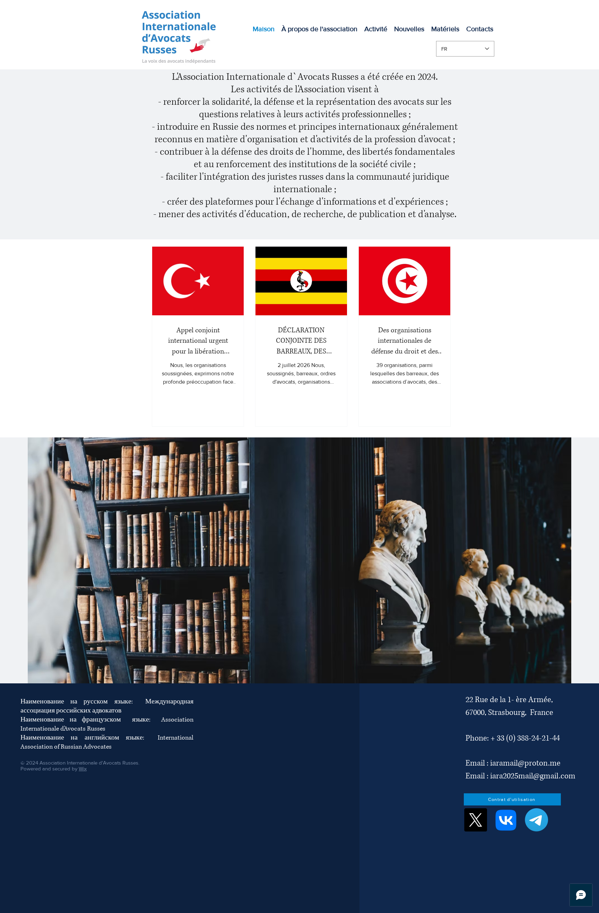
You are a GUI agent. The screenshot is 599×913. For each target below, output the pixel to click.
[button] (376, 28)
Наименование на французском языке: (90, 720)
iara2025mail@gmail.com (532, 776)
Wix (83, 768)
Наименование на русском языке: (82, 702)
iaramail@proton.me (525, 763)
